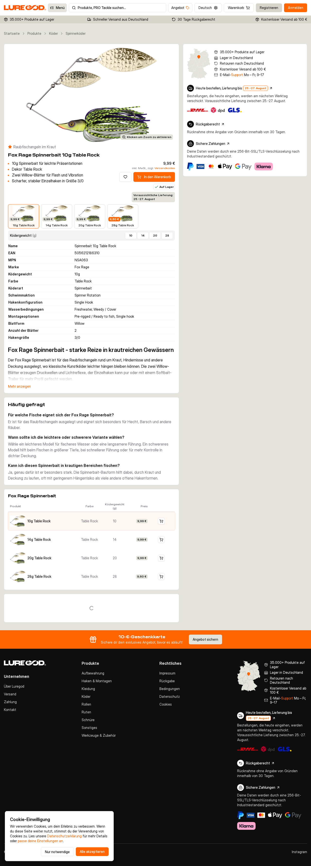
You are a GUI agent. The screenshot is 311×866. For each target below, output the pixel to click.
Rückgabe (167, 681)
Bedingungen (169, 689)
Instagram (299, 852)
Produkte (34, 33)
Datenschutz (169, 696)
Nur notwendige (57, 852)
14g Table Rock (39, 539)
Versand (10, 694)
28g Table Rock (39, 576)
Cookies (165, 704)
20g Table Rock (39, 558)
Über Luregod (14, 686)
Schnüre (88, 720)
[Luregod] (39, 663)
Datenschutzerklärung (64, 836)
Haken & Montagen (97, 681)
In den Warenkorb (157, 177)
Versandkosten (165, 168)
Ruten (86, 712)
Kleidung (88, 689)
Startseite (12, 33)
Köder (53, 33)
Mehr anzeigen (19, 386)
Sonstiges (89, 728)
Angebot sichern (205, 639)
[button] (91, 521)
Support (237, 75)
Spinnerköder (76, 33)
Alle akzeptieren (92, 851)
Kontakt (10, 710)
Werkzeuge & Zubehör (99, 735)
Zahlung (10, 702)
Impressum (167, 673)
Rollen (86, 704)
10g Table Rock (39, 521)
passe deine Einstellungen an (40, 841)
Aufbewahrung (93, 673)
